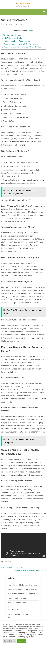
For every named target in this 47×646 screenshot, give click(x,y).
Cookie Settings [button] (9, 641)
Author (20, 24)
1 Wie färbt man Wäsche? (11, 35)
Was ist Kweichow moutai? (18, 598)
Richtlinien (7, 562)
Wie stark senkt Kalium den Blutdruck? (22, 585)
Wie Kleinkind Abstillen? (17, 603)
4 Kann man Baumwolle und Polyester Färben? (20, 44)
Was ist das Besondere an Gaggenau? (22, 594)
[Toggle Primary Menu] (43, 12)
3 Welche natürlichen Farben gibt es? (16, 41)
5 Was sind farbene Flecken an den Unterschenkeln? (22, 47)
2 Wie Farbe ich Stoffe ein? (12, 38)
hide (30, 31)
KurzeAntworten (23, 3)
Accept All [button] (21, 641)
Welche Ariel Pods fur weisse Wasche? (22, 589)
